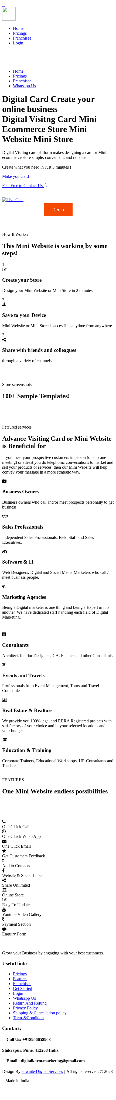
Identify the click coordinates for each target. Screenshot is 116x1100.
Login (18, 43)
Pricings (20, 33)
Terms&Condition (28, 1017)
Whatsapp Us (24, 85)
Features (20, 978)
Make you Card (15, 176)
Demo (58, 209)
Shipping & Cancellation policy (40, 1013)
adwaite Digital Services (42, 1071)
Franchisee (22, 38)
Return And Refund (30, 1003)
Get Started (22, 988)
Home (18, 28)
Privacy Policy (25, 1008)
